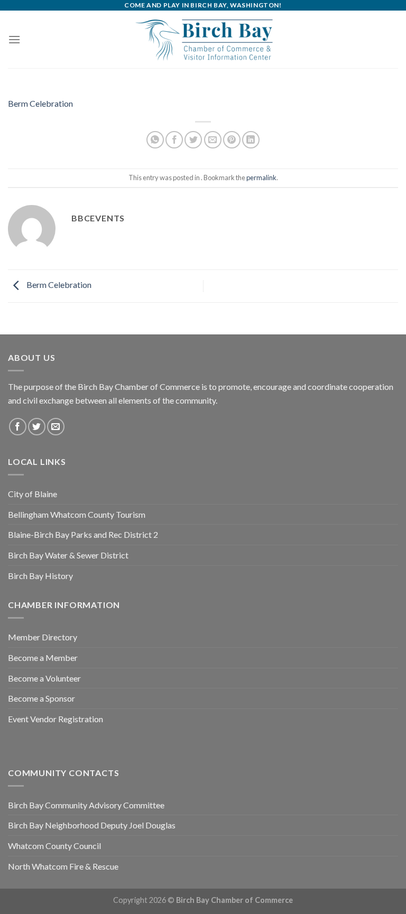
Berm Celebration (40, 103)
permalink (261, 177)
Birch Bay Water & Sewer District (68, 555)
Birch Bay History (40, 576)
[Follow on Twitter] (36, 426)
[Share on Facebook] (174, 139)
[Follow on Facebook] (17, 426)
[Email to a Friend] (213, 139)
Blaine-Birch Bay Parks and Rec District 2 (83, 534)
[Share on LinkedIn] (251, 139)
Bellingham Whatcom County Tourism (76, 514)
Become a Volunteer (44, 678)
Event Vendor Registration (55, 719)
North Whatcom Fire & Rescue (63, 866)
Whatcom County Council (54, 846)
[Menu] (14, 39)
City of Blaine (32, 494)
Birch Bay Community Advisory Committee (86, 805)
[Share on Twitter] (193, 139)
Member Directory (42, 637)
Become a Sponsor (41, 698)
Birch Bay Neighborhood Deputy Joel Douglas (92, 825)
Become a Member (43, 657)
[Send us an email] (55, 426)
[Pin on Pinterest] (232, 139)
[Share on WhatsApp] (155, 139)
